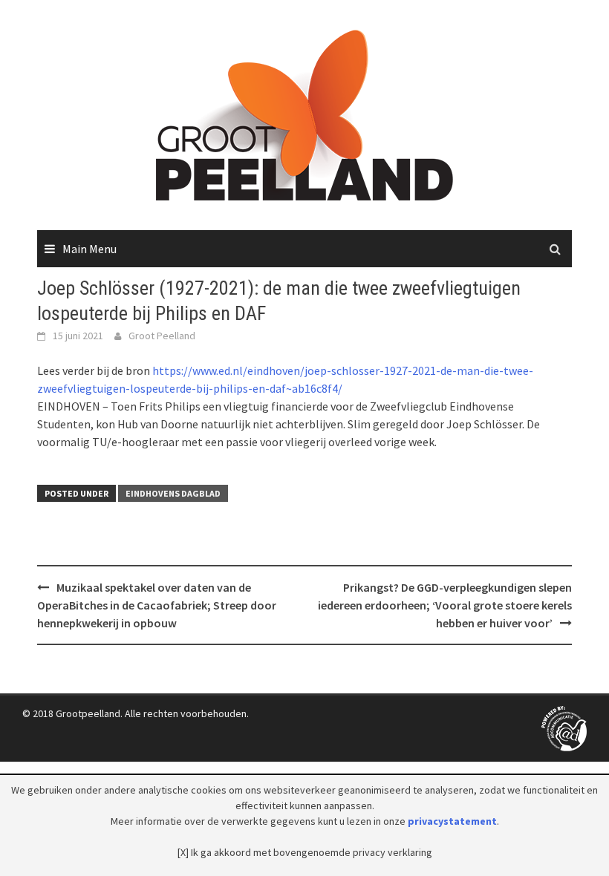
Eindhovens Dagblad (173, 493)
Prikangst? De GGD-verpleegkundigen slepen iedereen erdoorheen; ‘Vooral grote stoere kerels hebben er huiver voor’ (445, 605)
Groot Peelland (161, 335)
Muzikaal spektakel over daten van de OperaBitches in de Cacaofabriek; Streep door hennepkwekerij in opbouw (156, 605)
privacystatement (452, 821)
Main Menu (89, 248)
